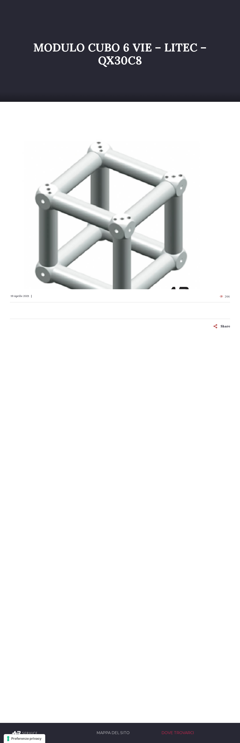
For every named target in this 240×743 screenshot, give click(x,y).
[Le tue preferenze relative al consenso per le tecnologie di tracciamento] (24, 738)
